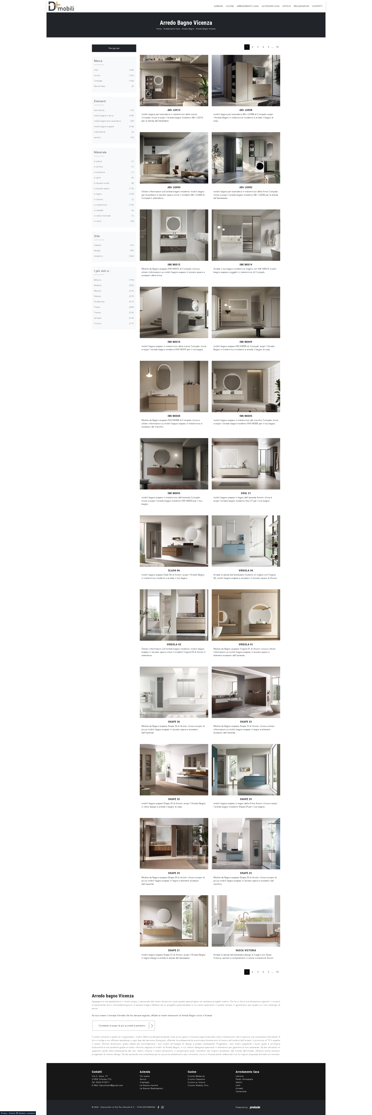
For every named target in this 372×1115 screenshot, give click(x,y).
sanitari (113, 137)
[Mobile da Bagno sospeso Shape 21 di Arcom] (174, 921)
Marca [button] (98, 61)
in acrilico (113, 166)
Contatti (317, 6)
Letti (238, 1085)
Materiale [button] (100, 152)
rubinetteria (113, 132)
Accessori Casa (271, 6)
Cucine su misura (196, 1082)
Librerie (240, 1076)
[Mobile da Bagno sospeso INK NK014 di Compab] (246, 235)
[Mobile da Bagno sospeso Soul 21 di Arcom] (246, 463)
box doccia (113, 110)
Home (159, 29)
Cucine (230, 6)
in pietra (113, 161)
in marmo (113, 199)
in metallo (113, 210)
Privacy (4, 1113)
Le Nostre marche (149, 1085)
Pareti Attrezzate (244, 1079)
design (113, 250)
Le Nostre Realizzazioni (151, 1088)
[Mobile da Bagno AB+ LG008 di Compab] (246, 80)
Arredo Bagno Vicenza (206, 29)
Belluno (113, 280)
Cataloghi (145, 1082)
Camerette (241, 1091)
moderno (113, 256)
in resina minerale (113, 215)
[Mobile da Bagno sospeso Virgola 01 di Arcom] (246, 615)
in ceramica (113, 172)
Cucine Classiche (196, 1079)
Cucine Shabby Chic (198, 1085)
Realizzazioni (301, 6)
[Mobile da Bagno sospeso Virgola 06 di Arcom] (246, 541)
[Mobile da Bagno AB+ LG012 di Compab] (174, 80)
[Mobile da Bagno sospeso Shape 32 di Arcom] (174, 769)
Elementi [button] (100, 101)
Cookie (12, 1113)
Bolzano (113, 285)
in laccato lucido (113, 183)
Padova (113, 296)
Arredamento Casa (248, 6)
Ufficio (286, 6)
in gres (113, 177)
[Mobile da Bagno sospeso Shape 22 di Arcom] (246, 843)
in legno (113, 194)
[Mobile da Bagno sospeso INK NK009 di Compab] (246, 312)
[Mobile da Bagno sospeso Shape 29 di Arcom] (246, 769)
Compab (113, 80)
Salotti (239, 1082)
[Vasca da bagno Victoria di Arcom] (246, 921)
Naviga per (114, 48)
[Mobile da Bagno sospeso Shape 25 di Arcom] (174, 843)
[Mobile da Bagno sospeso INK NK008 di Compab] (174, 386)
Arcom (113, 75)
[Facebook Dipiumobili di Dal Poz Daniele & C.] (158, 1107)
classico (113, 245)
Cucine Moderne (196, 1076)
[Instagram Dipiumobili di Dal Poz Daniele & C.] (162, 1107)
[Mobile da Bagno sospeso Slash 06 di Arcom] (174, 541)
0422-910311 (103, 1082)
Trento (113, 307)
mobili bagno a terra (113, 115)
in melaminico (113, 204)
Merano (113, 290)
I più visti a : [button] (102, 271)
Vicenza (113, 323)
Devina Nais (113, 86)
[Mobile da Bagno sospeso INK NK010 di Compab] (174, 312)
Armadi (239, 1088)
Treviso (113, 312)
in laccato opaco (113, 188)
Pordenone (113, 301)
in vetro (113, 221)
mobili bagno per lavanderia (113, 121)
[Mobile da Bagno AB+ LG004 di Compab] (174, 158)
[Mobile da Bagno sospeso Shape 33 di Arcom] (246, 692)
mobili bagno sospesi (113, 126)
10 (277, 47)
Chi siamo (145, 1076)
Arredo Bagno (188, 29)
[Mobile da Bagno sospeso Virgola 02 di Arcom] (174, 615)
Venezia (113, 318)
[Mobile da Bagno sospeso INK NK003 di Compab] (174, 463)
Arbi (113, 70)
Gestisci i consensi (27, 1113)
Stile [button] (97, 236)
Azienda (218, 6)
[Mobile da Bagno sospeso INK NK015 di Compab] (174, 235)
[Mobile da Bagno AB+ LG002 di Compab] (246, 158)
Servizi (143, 1079)
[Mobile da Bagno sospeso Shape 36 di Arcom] (174, 692)
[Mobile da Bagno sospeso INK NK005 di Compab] (246, 386)
